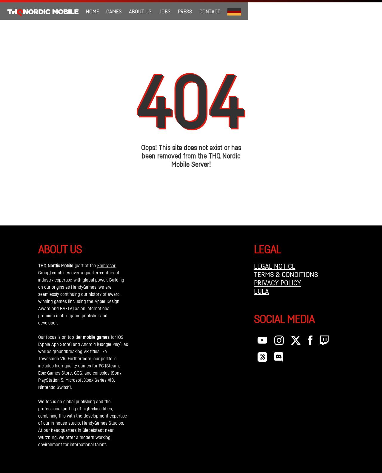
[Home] (43, 11)
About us (140, 11)
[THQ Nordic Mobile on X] (295, 342)
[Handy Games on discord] (278, 358)
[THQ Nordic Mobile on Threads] (262, 358)
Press (185, 11)
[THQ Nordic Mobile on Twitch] (324, 342)
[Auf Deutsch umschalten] (234, 11)
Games (114, 11)
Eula (261, 291)
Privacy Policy (277, 283)
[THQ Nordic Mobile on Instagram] (279, 342)
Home (92, 11)
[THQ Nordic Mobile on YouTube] (262, 342)
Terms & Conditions (286, 274)
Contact (209, 11)
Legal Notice (274, 266)
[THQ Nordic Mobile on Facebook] (310, 342)
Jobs (165, 11)
